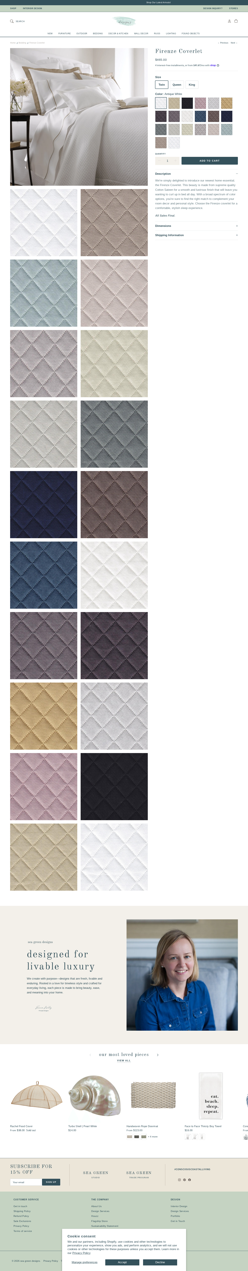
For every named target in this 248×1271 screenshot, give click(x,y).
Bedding (98, 33)
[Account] (229, 21)
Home (13, 43)
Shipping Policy (22, 1211)
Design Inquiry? (213, 8)
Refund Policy (21, 1216)
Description (163, 173)
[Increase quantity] (175, 161)
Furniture (64, 33)
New (50, 33)
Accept (122, 1262)
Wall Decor (141, 33)
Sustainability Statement (104, 1226)
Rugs (157, 33)
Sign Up (51, 1182)
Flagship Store (99, 1221)
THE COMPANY (100, 1199)
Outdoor (81, 33)
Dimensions (163, 226)
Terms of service (22, 1231)
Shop (13, 8)
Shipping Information (169, 235)
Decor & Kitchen (118, 33)
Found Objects (191, 33)
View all (124, 1060)
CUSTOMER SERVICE (26, 1199)
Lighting (171, 33)
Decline (160, 1262)
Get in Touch (178, 1221)
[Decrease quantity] (159, 161)
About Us (96, 1206)
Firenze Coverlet (37, 43)
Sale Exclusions (22, 1221)
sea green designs (30, 1261)
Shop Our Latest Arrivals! (132, 2)
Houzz (94, 1216)
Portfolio (175, 1216)
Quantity (160, 154)
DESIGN (175, 1199)
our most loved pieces (125, 1054)
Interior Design (32, 8)
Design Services (100, 1211)
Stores (233, 8)
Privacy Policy (81, 1253)
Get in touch (20, 1206)
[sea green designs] (124, 21)
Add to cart (210, 160)
